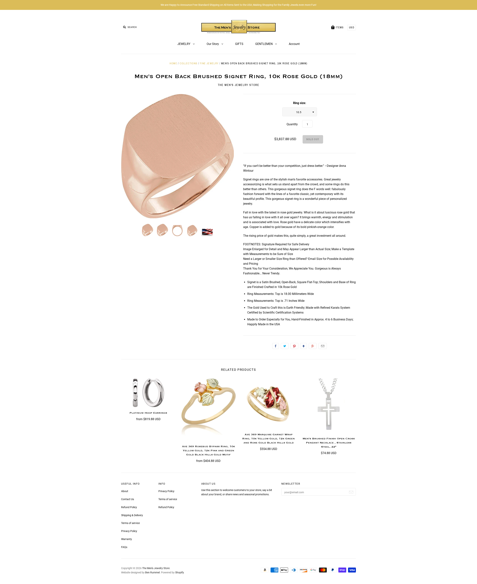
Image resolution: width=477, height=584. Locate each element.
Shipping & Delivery (132, 515)
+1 (313, 346)
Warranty (126, 539)
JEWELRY (184, 44)
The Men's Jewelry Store (238, 84)
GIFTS (239, 44)
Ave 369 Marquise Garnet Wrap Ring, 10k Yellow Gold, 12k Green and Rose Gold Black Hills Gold (268, 438)
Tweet (285, 346)
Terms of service (130, 523)
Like (275, 346)
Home (173, 63)
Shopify (179, 572)
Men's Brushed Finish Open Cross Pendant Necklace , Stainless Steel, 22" (329, 442)
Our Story (213, 44)
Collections (188, 63)
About (124, 491)
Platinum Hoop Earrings (148, 412)
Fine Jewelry (209, 63)
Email (322, 346)
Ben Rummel (152, 572)
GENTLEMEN (264, 44)
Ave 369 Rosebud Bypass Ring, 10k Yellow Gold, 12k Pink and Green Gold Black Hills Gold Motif (208, 450)
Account (294, 44)
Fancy (303, 346)
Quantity (292, 124)
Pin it (294, 346)
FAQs (124, 547)
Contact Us (127, 499)
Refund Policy (129, 507)
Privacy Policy (129, 531)
